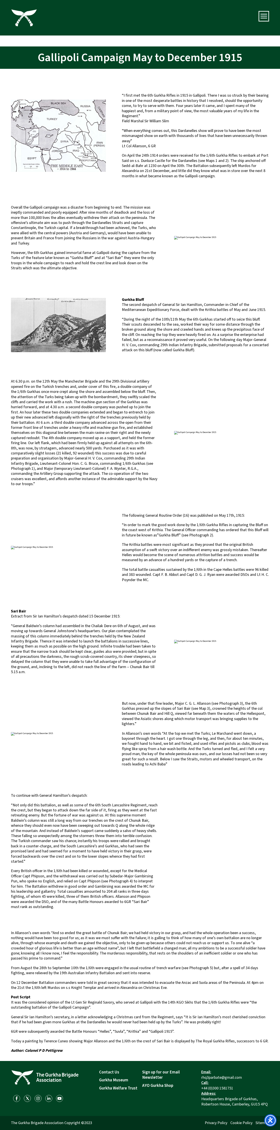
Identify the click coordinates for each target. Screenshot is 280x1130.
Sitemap (262, 1122)
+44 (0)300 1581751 (217, 1088)
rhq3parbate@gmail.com (221, 1077)
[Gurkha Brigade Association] (24, 18)
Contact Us (109, 1072)
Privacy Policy (216, 1122)
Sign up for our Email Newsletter (161, 1075)
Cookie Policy (241, 1122)
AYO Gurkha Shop (157, 1086)
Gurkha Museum (113, 1080)
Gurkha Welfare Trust (118, 1088)
